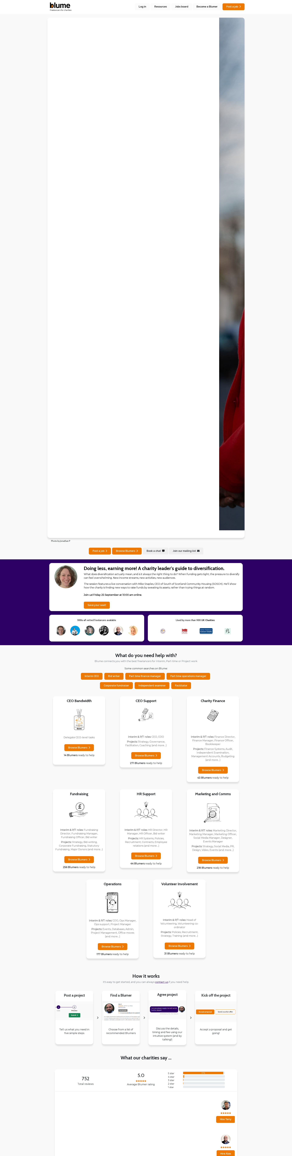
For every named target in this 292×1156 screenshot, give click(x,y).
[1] (135, 533)
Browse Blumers (77, 747)
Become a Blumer (206, 6)
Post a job (232, 6)
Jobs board (181, 6)
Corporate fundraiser (116, 685)
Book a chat (154, 550)
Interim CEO (92, 676)
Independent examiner (152, 685)
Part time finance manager (145, 676)
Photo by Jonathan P (60, 541)
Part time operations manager (188, 676)
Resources (160, 6)
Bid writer (114, 676)
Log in (142, 6)
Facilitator (181, 685)
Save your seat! (97, 605)
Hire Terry (71, 1119)
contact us (161, 982)
